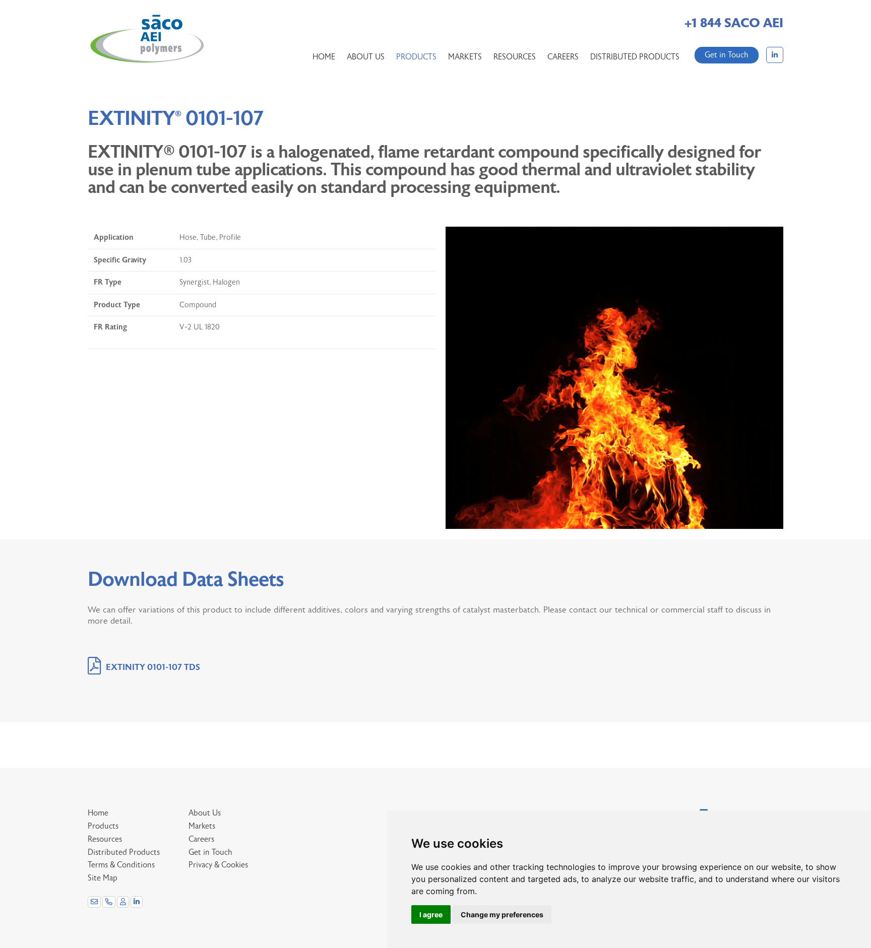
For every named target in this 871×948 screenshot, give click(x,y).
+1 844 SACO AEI (734, 23)
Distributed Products (634, 56)
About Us (366, 56)
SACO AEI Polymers (147, 40)
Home (324, 56)
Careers (563, 56)
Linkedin (774, 55)
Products (416, 56)
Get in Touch (727, 54)
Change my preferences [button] (502, 914)
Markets (465, 56)
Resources (514, 56)
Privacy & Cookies (218, 864)
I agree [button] (431, 914)
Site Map (102, 878)
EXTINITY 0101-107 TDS (153, 667)
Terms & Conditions (121, 864)
